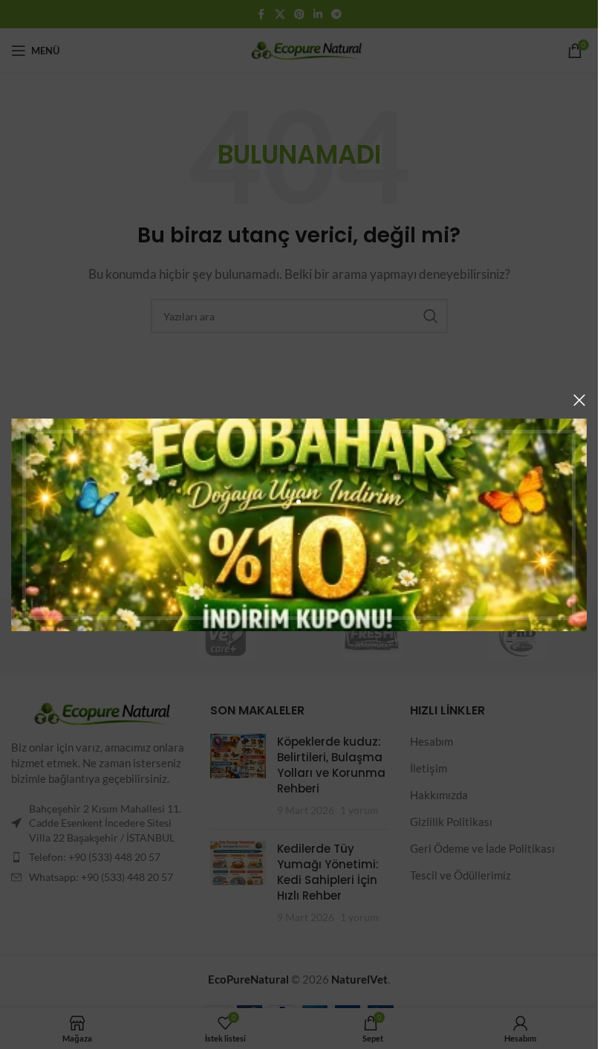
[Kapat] (579, 400)
